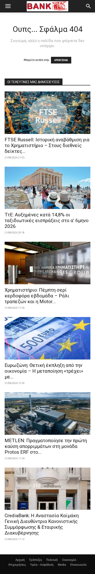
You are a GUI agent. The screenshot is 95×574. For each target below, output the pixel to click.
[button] (7, 6)
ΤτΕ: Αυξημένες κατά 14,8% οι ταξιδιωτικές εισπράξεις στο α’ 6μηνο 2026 (47, 220)
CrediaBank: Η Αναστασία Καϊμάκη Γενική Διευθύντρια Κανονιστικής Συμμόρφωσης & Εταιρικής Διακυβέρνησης (42, 524)
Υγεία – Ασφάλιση (41, 565)
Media (62, 565)
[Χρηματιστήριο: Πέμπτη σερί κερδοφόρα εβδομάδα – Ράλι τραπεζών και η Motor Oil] (47, 263)
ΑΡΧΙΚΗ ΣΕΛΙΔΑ (61, 60)
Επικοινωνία (78, 565)
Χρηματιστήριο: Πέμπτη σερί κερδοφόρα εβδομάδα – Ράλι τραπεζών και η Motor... (37, 295)
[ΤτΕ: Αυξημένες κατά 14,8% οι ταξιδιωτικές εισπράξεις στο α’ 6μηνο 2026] (47, 188)
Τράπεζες (35, 560)
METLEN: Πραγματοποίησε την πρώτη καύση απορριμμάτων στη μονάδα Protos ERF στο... (46, 446)
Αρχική (20, 560)
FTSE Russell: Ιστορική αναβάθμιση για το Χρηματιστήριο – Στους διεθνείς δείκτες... (47, 145)
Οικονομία (69, 560)
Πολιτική (52, 560)
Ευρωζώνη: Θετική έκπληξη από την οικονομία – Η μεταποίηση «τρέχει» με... (44, 371)
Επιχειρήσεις (17, 565)
